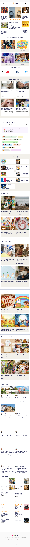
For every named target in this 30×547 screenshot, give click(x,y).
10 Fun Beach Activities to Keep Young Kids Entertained (22, 213)
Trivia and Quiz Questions (15, 157)
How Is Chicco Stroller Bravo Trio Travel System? (19, 521)
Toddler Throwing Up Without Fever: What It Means (22, 91)
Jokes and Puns (5, 292)
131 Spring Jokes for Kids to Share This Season (22, 310)
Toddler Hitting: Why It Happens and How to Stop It (7, 91)
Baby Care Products (17, 504)
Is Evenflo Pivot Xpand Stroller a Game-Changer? (4, 527)
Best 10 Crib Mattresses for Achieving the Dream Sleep (18, 514)
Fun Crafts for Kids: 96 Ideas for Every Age (6, 212)
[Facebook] (27, 1)
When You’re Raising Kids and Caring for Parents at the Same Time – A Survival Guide (22, 261)
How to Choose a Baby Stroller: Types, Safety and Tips (4, 481)
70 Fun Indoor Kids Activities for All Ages (21, 376)
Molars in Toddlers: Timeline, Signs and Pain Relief (7, 109)
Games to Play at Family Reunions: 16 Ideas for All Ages (7, 377)
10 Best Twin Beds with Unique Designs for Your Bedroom (5, 520)
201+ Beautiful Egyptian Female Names (25, 17)
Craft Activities (5, 194)
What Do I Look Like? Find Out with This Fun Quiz (24, 168)
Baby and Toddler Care (15, 79)
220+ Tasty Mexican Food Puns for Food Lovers (7, 310)
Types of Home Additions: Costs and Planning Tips (6, 416)
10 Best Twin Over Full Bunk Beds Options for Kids (4, 493)
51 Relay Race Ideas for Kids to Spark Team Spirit (10, 174)
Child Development (6, 241)
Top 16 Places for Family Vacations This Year (20, 398)
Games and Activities (7, 337)
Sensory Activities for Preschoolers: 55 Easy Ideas (7, 452)
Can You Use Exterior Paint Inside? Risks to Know (15, 21)
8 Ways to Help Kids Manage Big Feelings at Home (6, 356)
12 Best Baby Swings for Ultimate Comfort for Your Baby (18, 494)
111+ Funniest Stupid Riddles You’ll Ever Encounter (25, 31)
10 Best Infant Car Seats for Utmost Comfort (18, 507)
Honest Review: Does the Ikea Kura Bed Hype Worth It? (19, 527)
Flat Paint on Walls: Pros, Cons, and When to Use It (6, 434)
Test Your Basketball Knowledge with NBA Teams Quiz (10, 180)
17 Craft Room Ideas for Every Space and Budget (22, 416)
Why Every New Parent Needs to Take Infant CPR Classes (22, 109)
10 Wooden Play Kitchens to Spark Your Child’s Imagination (4, 506)
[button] (25, 3)
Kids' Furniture (2, 478)
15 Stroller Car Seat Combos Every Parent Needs (4, 501)
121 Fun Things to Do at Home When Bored (21, 355)
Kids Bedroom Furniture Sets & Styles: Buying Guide (19, 481)
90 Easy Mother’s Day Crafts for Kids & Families (7, 233)
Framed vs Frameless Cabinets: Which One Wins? (21, 434)
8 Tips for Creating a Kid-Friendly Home (18, 487)
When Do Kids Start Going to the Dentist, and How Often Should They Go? (7, 261)
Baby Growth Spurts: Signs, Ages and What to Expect (7, 282)
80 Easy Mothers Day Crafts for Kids (21, 233)
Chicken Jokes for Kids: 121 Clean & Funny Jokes (7, 330)
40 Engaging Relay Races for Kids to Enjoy (4, 32)
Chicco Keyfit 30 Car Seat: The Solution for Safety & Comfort (4, 514)
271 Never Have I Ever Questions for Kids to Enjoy (24, 180)
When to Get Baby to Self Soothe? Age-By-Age (21, 452)
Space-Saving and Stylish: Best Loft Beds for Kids (4, 487)
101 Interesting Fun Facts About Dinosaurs (21, 469)
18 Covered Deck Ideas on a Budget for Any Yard (7, 398)
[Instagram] (29, 1)
